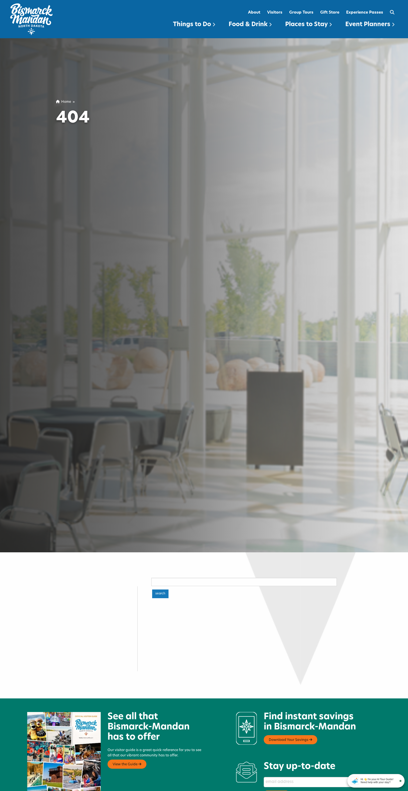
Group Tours (301, 13)
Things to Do (192, 25)
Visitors (274, 13)
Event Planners (368, 25)
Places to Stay (307, 25)
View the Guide (125, 764)
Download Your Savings (289, 740)
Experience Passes (364, 13)
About (254, 13)
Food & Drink (249, 25)
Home (65, 102)
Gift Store (329, 13)
